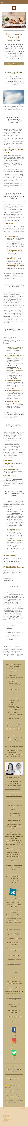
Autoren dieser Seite (11, 646)
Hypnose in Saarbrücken (13, 636)
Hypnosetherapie (18, 385)
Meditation (12, 404)
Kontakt (9, 630)
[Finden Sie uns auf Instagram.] (14, 1040)
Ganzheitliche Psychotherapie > (14, 64)
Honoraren (15, 480)
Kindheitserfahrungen (12, 367)
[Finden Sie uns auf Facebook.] (14, 1029)
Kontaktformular (17, 479)
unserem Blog (14, 1071)
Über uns (9, 628)
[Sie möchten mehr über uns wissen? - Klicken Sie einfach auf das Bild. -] (14, 768)
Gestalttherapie (12, 348)
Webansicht (23, 1108)
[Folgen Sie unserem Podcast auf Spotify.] (14, 1052)
